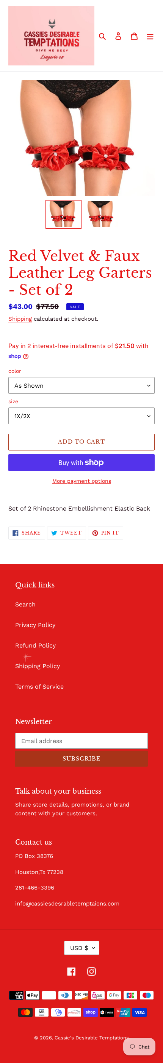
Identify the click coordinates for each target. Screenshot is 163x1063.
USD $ (79, 948)
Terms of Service (39, 686)
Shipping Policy (37, 666)
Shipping (20, 318)
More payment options (81, 481)
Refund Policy (35, 645)
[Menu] (150, 35)
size (13, 401)
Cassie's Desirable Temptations (92, 1038)
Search (25, 604)
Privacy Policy (35, 625)
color (14, 371)
